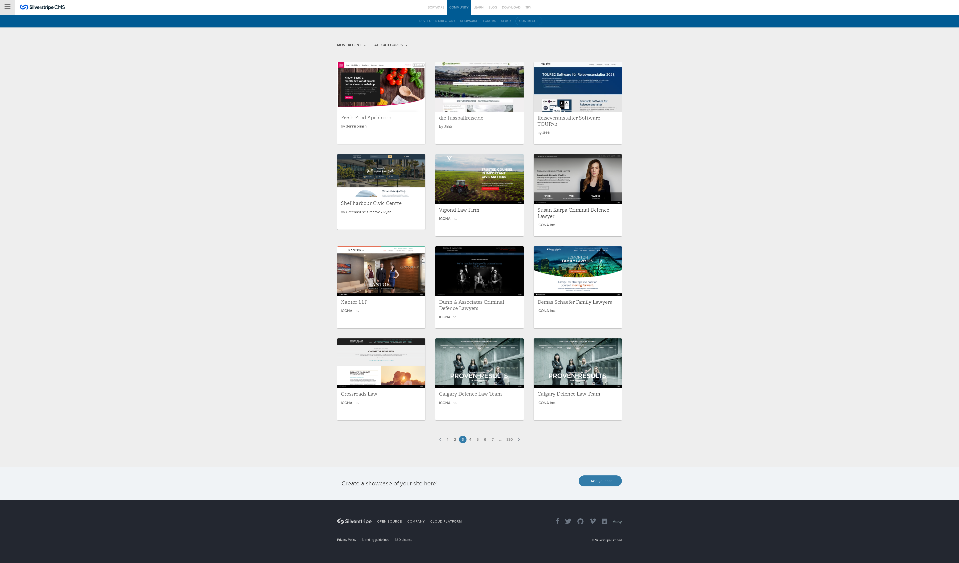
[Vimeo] (590, 522)
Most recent (349, 45)
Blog (492, 7)
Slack (506, 21)
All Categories (389, 45)
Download (511, 7)
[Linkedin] (602, 522)
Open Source (389, 522)
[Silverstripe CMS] (42, 8)
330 (509, 439)
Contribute (528, 21)
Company (416, 522)
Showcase (469, 21)
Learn (478, 7)
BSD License (403, 540)
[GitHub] (578, 522)
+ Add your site (600, 481)
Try (528, 7)
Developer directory (437, 21)
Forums (489, 21)
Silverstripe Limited (608, 540)
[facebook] (555, 522)
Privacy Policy (346, 540)
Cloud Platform (446, 522)
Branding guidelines (375, 540)
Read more (381, 103)
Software (436, 7)
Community (459, 7)
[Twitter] (565, 522)
